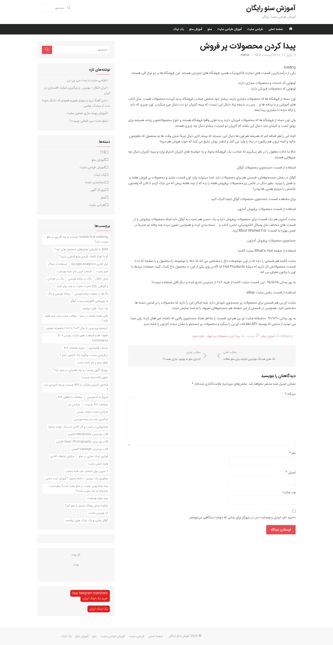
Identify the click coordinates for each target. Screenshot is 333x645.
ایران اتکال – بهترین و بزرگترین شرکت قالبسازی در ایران (77, 90)
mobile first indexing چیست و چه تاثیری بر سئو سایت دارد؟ (77, 239)
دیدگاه (290, 394)
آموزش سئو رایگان (271, 9)
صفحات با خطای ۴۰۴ (70, 397)
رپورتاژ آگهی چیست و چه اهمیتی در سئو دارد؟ (81, 370)
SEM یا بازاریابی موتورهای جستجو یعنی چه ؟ (81, 249)
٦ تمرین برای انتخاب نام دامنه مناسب (86, 471)
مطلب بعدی (181, 355)
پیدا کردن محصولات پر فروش (223, 336)
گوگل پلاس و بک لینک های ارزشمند (87, 520)
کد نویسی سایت (98, 513)
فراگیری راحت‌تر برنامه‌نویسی (91, 419)
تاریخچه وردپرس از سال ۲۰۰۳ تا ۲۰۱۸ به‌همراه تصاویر (77, 328)
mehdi (245, 55)
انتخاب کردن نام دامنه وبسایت (74, 271)
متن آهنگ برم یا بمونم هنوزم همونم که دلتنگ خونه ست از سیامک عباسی (76, 103)
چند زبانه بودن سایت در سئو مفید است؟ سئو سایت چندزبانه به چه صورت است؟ (78, 489)
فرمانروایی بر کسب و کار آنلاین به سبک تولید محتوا (78, 426)
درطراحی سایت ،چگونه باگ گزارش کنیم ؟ (84, 355)
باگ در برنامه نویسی (79, 278)
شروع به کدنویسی (97, 397)
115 (102, 152)
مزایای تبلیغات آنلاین (62, 456)
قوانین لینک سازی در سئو (93, 456)
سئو (210, 29)
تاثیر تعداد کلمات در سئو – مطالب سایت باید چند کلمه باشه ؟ (76, 319)
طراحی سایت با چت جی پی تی (86, 80)
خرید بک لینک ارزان (95, 598)
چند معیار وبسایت (97, 498)
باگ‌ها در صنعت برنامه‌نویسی (91, 293)
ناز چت (75, 554)
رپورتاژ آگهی (97, 190)
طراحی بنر (74, 404)
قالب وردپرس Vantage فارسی (90, 449)
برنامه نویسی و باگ (59, 293)
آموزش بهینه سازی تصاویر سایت (86, 113)
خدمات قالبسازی (98, 348)
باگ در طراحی (55, 278)
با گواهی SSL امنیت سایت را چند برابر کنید (82, 286)
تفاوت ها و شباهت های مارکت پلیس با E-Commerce (83, 338)
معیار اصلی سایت (98, 463)
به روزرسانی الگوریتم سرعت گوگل (89, 301)
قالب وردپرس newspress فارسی (88, 434)
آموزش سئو (195, 29)
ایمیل (291, 472)
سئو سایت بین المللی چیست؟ (87, 121)
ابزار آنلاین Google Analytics (89, 264)
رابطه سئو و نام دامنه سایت (92, 362)
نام (292, 453)
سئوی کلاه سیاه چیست (94, 377)
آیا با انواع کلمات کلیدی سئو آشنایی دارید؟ (84, 256)
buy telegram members (90, 593)
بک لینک (178, 29)
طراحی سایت (255, 29)
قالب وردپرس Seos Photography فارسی (82, 441)
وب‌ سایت (289, 492)
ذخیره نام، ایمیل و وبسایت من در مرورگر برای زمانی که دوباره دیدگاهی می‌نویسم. (242, 517)
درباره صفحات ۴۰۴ (74, 348)
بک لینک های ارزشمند (95, 308)
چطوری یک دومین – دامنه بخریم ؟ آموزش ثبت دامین (76, 478)
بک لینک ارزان (99, 609)
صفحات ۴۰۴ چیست (96, 404)
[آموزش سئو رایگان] (291, 29)
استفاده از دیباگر (57, 264)
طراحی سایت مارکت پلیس (92, 411)
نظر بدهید (198, 336)
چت (76, 564)
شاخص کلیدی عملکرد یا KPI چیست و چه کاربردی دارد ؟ (76, 387)
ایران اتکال (102, 278)
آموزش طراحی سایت (229, 29)
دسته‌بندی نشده (95, 182)
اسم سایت (102, 271)
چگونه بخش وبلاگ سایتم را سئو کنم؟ (86, 505)
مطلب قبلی (249, 355)
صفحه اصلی (275, 29)
